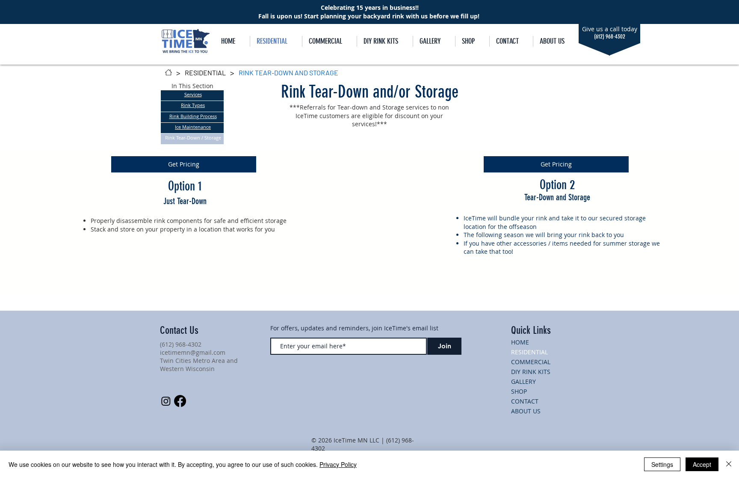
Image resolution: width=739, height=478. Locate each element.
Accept (702, 464)
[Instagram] (166, 401)
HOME (520, 342)
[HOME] (168, 72)
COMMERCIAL (530, 362)
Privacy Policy (338, 464)
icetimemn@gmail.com (192, 352)
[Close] (729, 464)
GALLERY (523, 381)
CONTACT (524, 401)
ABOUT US (526, 411)
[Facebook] (180, 401)
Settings (662, 464)
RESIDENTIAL (529, 352)
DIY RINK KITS (530, 372)
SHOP (519, 391)
